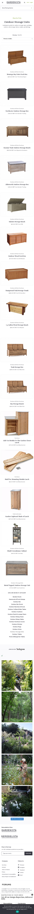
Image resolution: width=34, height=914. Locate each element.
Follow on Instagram (18, 819)
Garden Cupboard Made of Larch (17, 516)
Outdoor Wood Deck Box (17, 256)
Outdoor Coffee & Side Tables (17, 609)
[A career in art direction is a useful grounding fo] (17, 801)
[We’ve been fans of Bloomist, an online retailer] (17, 675)
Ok (17, 911)
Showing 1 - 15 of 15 (17, 35)
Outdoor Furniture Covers (17, 621)
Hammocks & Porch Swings (17, 599)
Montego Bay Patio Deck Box (17, 74)
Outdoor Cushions (17, 611)
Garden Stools (17, 596)
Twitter (21, 872)
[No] (32, 909)
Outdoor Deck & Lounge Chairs (17, 614)
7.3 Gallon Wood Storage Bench (17, 325)
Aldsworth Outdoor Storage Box (17, 184)
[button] (24, 2)
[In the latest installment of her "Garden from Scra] (17, 738)
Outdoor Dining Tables (17, 619)
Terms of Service (6, 869)
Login (31, 2)
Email (21, 875)
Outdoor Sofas (17, 629)
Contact (4, 867)
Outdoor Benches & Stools (17, 606)
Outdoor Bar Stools (17, 604)
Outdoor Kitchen (17, 624)
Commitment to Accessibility (9, 874)
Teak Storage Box (17, 367)
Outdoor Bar (17, 601)
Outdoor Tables (17, 634)
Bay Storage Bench (17, 404)
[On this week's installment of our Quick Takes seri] (17, 769)
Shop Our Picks (17, 18)
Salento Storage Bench (17, 222)
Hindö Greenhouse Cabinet (17, 551)
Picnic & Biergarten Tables (17, 636)
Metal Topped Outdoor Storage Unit (17, 585)
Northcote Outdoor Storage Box (17, 111)
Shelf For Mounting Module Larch (17, 479)
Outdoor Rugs (17, 626)
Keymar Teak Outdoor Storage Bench (17, 148)
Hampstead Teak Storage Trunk (17, 291)
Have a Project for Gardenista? (9, 876)
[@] (5, 657)
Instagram (22, 867)
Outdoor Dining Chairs (17, 616)
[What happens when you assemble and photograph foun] (17, 707)
